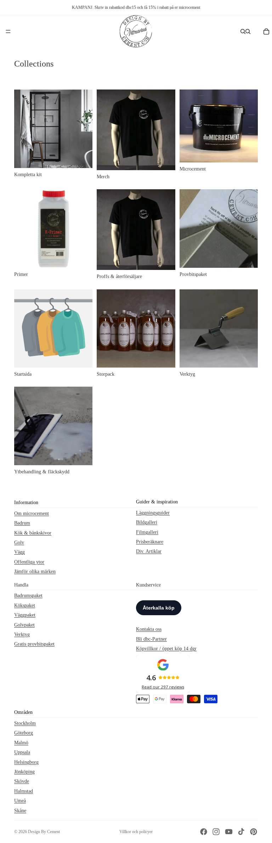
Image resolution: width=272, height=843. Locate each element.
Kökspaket (24, 605)
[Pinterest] (253, 831)
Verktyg (22, 634)
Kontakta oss (149, 629)
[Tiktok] (241, 831)
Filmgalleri (147, 532)
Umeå (20, 800)
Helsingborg (26, 761)
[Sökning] (243, 31)
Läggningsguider (153, 512)
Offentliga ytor (29, 561)
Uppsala (22, 752)
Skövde (21, 781)
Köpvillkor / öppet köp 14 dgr (166, 648)
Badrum (22, 523)
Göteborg (23, 732)
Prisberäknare (149, 541)
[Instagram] (216, 831)
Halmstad (23, 790)
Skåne (20, 810)
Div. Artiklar (149, 551)
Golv (19, 542)
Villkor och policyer (136, 831)
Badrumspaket (28, 595)
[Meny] (8, 31)
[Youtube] (229, 831)
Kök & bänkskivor (32, 532)
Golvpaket (24, 624)
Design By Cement (44, 831)
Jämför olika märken (35, 571)
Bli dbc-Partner (151, 638)
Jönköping (24, 771)
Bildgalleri (146, 522)
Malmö (21, 742)
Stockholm (25, 723)
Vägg (19, 552)
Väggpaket (24, 615)
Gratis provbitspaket (34, 644)
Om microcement (31, 513)
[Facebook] (203, 831)
